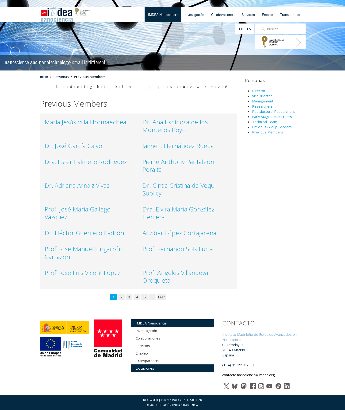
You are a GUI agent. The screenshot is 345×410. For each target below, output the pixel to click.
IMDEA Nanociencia (163, 14)
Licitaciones (145, 368)
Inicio (44, 76)
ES (249, 28)
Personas (61, 76)
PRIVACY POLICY (171, 400)
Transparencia (291, 14)
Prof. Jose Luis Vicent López (83, 272)
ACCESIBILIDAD (193, 400)
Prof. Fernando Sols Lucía (177, 249)
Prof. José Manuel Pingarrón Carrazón (84, 253)
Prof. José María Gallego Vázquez (78, 213)
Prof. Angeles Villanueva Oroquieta (175, 276)
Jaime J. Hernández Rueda (178, 145)
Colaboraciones (222, 14)
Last (161, 297)
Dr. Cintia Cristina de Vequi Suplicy (179, 189)
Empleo (267, 14)
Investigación (194, 14)
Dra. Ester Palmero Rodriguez (86, 161)
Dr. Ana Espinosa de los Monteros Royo (175, 126)
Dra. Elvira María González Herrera (178, 213)
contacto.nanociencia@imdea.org (248, 374)
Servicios (248, 14)
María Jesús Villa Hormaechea (85, 122)
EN (242, 28)
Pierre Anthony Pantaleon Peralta (178, 165)
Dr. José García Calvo (73, 145)
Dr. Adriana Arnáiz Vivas (77, 185)
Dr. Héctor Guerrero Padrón (84, 233)
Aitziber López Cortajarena (179, 233)
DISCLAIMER (150, 400)
